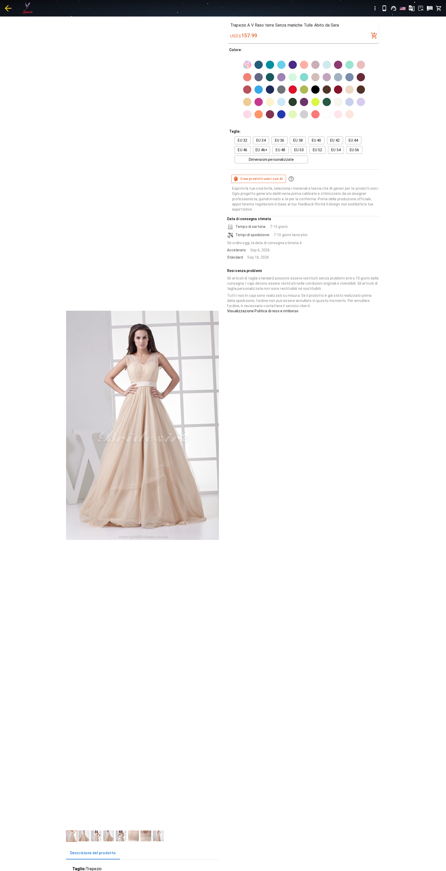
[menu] (375, 8)
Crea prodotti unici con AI (261, 179)
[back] (8, 8)
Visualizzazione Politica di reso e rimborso (262, 311)
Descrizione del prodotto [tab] (93, 853)
